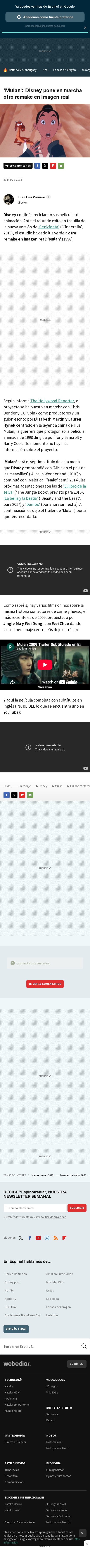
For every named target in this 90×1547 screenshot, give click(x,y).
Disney (43, 786)
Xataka (9, 1386)
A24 (45, 70)
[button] (33, 197)
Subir (74, 1364)
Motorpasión (54, 1442)
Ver (47, 984)
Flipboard (53, 166)
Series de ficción (16, 1274)
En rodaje (25, 786)
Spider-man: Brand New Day (23, 1315)
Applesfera (11, 1398)
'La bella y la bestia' (20, 498)
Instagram (46, 1237)
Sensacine (52, 1414)
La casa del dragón (64, 70)
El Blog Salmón (55, 1470)
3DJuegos (52, 1386)
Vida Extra (52, 1392)
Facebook (37, 166)
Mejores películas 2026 (73, 1175)
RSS (55, 1237)
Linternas (52, 1315)
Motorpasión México (58, 1522)
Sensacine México (56, 1510)
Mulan (58, 786)
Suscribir (77, 1208)
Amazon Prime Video (59, 1274)
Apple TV (10, 1299)
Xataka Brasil (12, 1510)
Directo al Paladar (15, 1442)
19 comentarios (20, 165)
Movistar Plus (55, 1282)
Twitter (45, 166)
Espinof (50, 1420)
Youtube (38, 1237)
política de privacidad (53, 1217)
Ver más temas (16, 1329)
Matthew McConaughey (22, 70)
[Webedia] (17, 1366)
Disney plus (12, 1282)
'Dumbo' (32, 504)
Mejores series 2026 (42, 1175)
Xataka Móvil (12, 1392)
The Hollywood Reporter (52, 400)
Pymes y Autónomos (58, 1476)
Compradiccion (14, 1482)
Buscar (84, 1346)
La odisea (52, 1299)
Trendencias (12, 1470)
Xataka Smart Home (17, 1405)
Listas (50, 1290)
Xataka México (13, 1504)
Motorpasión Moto (57, 1448)
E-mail (61, 166)
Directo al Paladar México (20, 1522)
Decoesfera (11, 1476)
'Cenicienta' (48, 226)
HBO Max (10, 1307)
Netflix (9, 1290)
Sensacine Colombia (58, 1516)
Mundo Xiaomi (13, 1411)
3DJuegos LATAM (56, 1504)
